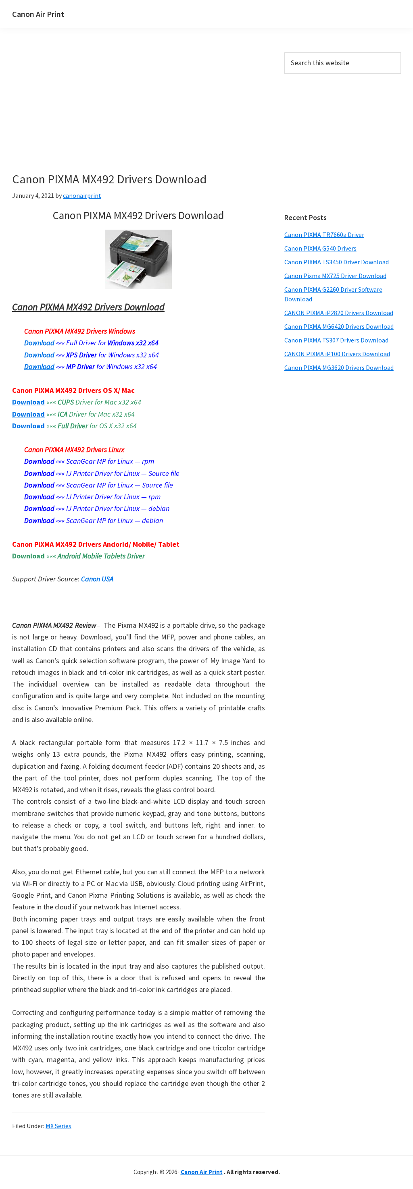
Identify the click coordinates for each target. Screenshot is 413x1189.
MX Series (58, 1126)
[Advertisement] (138, 112)
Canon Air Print (38, 14)
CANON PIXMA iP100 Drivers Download (337, 354)
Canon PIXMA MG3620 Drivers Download (339, 367)
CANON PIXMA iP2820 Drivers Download (338, 313)
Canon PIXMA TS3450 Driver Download (336, 262)
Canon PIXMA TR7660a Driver (324, 234)
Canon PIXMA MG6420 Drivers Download (339, 326)
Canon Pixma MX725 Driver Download (335, 276)
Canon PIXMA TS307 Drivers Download (336, 340)
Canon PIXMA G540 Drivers (320, 248)
